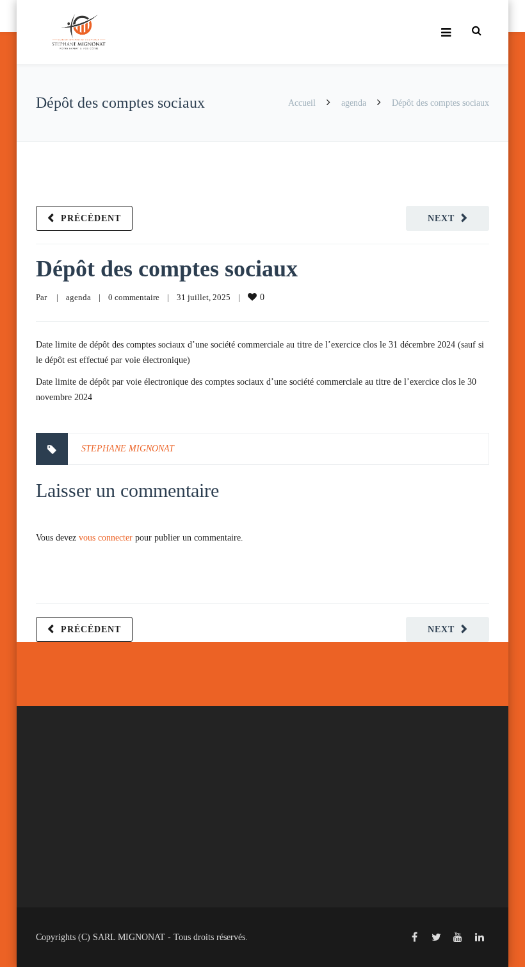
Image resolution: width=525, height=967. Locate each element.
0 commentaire (133, 297)
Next (441, 218)
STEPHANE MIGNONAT (127, 448)
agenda (353, 103)
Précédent (91, 218)
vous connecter (106, 537)
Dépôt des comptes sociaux (167, 269)
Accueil (302, 103)
